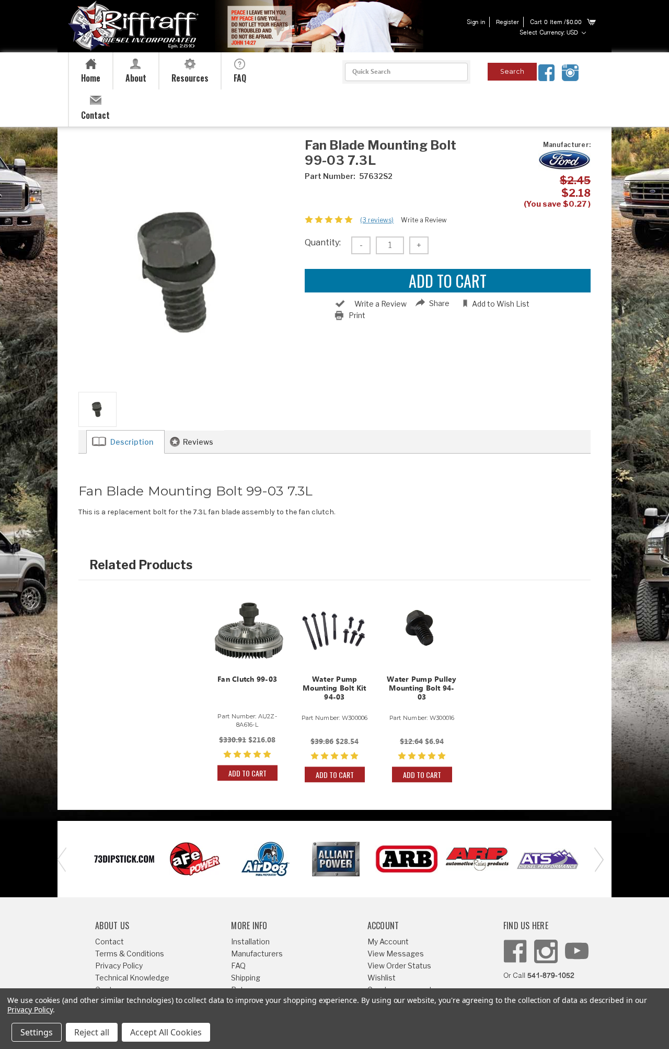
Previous (60, 859)
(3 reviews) (377, 220)
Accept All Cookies (166, 1032)
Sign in (476, 22)
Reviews (198, 441)
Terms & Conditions (129, 953)
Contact (109, 941)
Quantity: (323, 242)
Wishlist (381, 977)
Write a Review (424, 220)
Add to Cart (247, 773)
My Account (388, 941)
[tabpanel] (247, 686)
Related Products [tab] (140, 565)
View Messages (395, 953)
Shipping (245, 977)
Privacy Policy (119, 965)
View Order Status (399, 965)
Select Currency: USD (550, 33)
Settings (36, 1032)
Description (131, 441)
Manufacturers (257, 953)
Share (439, 303)
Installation (250, 941)
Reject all (91, 1032)
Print (357, 315)
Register (507, 22)
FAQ (238, 965)
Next (595, 859)
